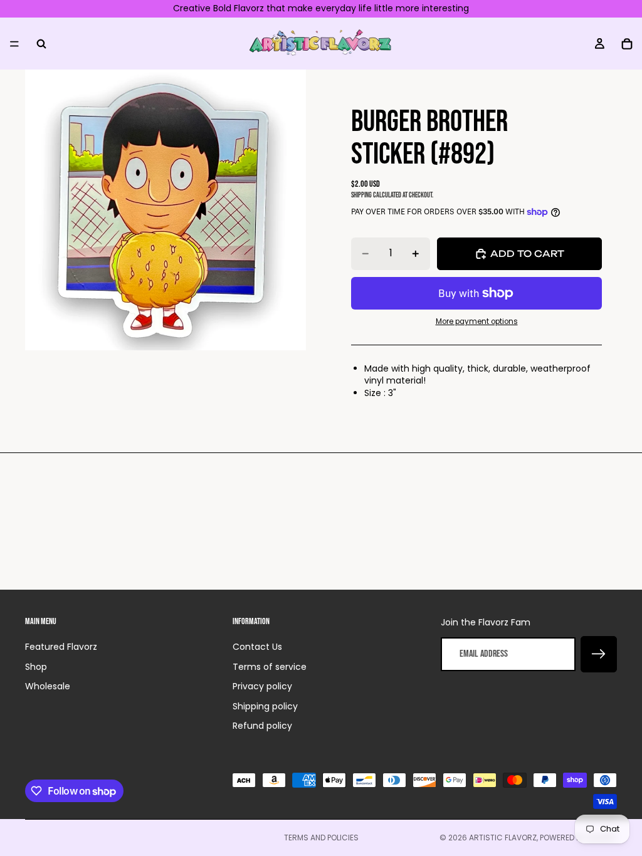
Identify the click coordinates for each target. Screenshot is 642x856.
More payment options (477, 321)
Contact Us (257, 646)
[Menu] (14, 43)
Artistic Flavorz (503, 837)
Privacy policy (262, 686)
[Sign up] (599, 654)
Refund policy (262, 725)
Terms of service (270, 666)
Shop (36, 666)
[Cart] (627, 43)
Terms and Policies (321, 837)
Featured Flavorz (61, 646)
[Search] (41, 43)
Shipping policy (265, 706)
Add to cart (527, 253)
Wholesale (47, 686)
